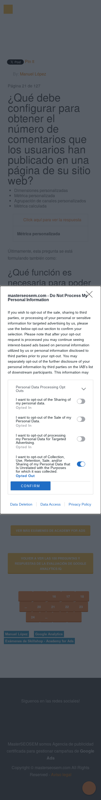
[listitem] (50, 388)
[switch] (81, 401)
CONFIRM (30, 486)
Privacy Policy (80, 504)
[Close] (91, 296)
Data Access (50, 504)
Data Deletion (21, 504)
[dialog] (50, 400)
